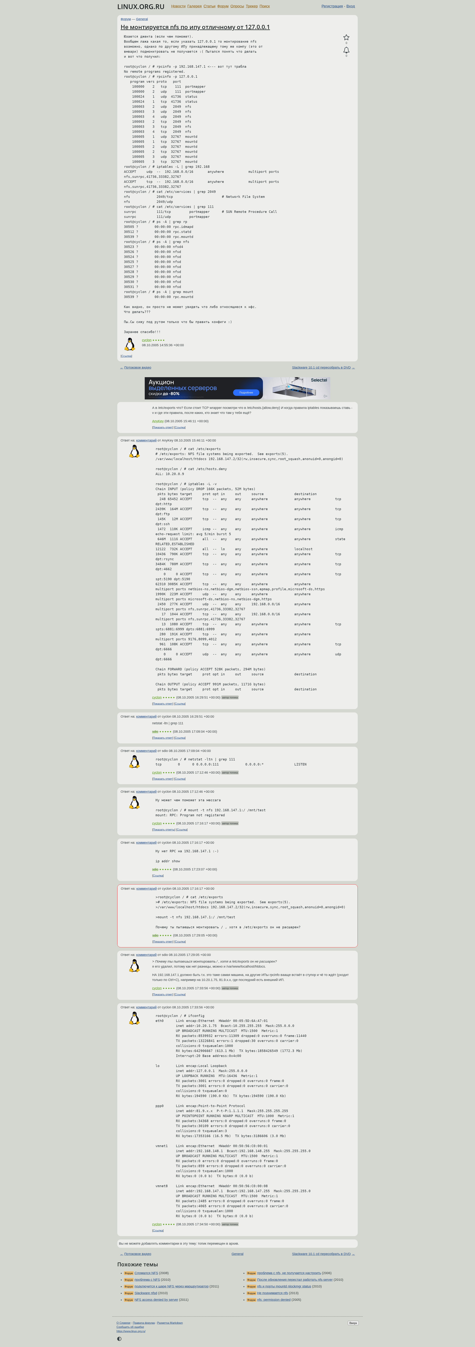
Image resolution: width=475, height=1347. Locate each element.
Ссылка (126, 356)
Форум (223, 6)
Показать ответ (163, 427)
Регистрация (332, 6)
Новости (178, 6)
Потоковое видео (137, 367)
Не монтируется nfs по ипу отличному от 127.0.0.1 (195, 27)
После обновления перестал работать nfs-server (295, 1280)
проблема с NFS (147, 1280)
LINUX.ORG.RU (141, 6)
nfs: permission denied (274, 1300)
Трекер (252, 6)
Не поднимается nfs (272, 1293)
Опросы (237, 6)
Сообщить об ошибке (130, 1326)
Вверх (353, 1323)
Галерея (194, 6)
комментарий (146, 440)
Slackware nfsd (146, 1293)
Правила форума (144, 1322)
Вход (350, 6)
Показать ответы (164, 829)
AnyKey (158, 421)
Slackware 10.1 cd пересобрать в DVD (321, 367)
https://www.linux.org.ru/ (131, 1331)
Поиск (265, 6)
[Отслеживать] (346, 50)
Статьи (209, 6)
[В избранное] (346, 37)
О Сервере (123, 1322)
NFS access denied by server (156, 1300)
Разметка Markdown (170, 1322)
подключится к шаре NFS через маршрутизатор (172, 1286)
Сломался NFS (146, 1273)
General (142, 19)
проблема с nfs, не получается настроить (289, 1273)
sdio (155, 731)
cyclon (146, 340)
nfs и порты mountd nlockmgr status (284, 1286)
